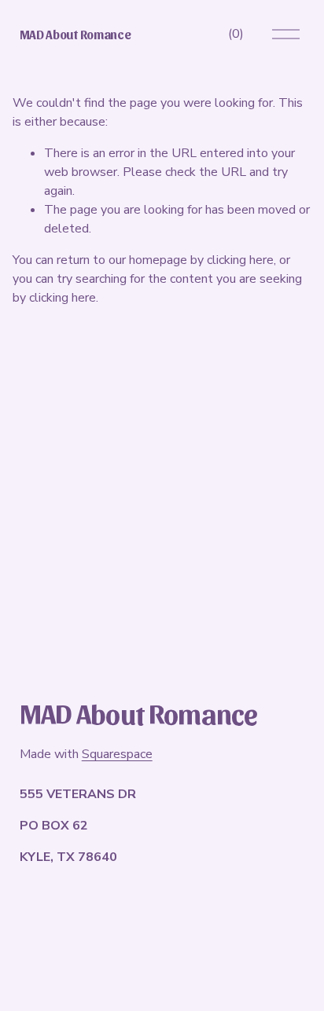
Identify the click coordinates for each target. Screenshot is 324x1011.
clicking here (240, 260)
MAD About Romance (75, 34)
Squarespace (117, 754)
